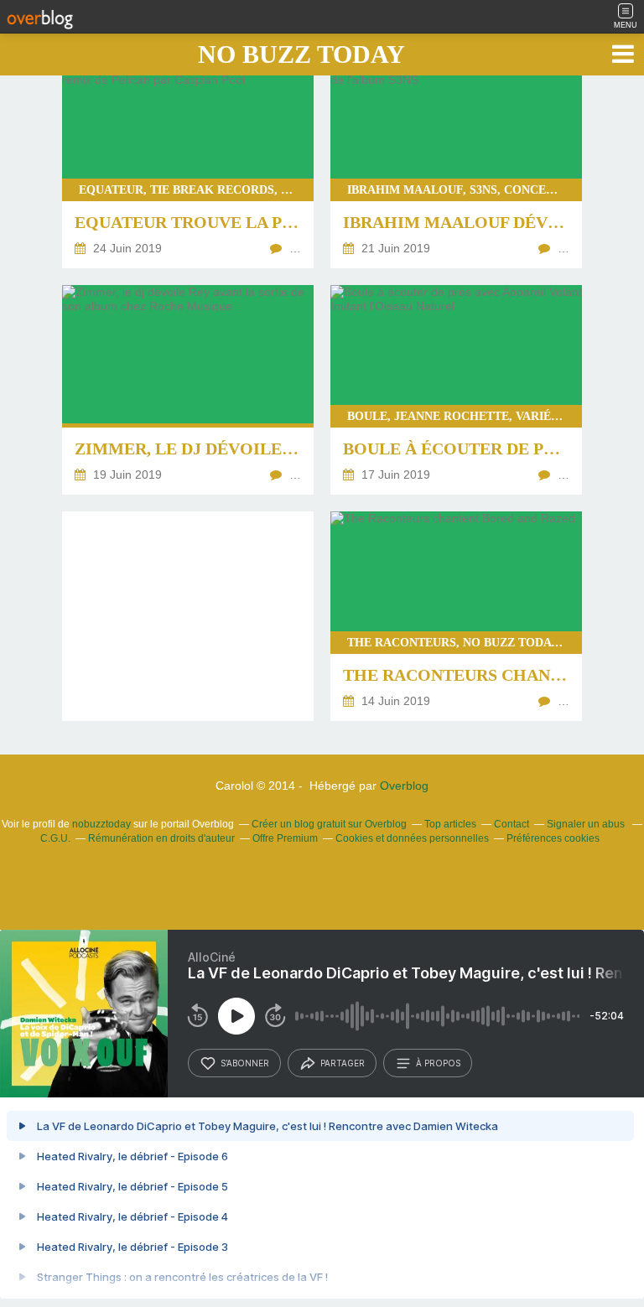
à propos (438, 1063)
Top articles (450, 824)
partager (342, 1063)
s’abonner (245, 1063)
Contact (511, 824)
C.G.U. (55, 838)
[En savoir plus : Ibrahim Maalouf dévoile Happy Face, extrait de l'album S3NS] (456, 163)
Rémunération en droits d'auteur (161, 838)
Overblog (404, 785)
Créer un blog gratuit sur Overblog (329, 824)
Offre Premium (285, 838)
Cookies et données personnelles (412, 838)
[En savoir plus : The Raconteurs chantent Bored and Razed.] (456, 616)
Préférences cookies (553, 838)
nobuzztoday (101, 824)
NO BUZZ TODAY (301, 54)
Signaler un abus (587, 824)
